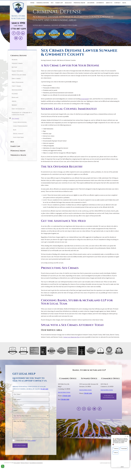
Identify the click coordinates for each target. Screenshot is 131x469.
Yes (67, 237)
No (63, 237)
